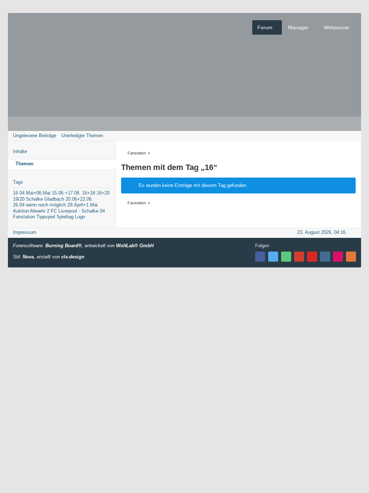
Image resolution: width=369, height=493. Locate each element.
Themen (24, 163)
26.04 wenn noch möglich (39, 205)
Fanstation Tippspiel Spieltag (43, 216)
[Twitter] (273, 257)
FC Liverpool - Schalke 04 (78, 211)
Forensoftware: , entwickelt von (83, 245)
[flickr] (338, 257)
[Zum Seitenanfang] (353, 232)
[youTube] (312, 257)
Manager (298, 27)
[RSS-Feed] (351, 257)
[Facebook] (260, 257)
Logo (80, 216)
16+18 (88, 193)
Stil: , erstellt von (48, 256)
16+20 (103, 193)
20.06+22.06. (79, 199)
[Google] (299, 257)
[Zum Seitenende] (353, 135)
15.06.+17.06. (66, 193)
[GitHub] (286, 257)
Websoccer (337, 27)
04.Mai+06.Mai (34, 193)
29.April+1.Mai (82, 205)
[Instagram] (325, 257)
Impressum (24, 232)
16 (15, 193)
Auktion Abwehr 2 (31, 211)
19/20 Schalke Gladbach (38, 199)
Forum (264, 27)
